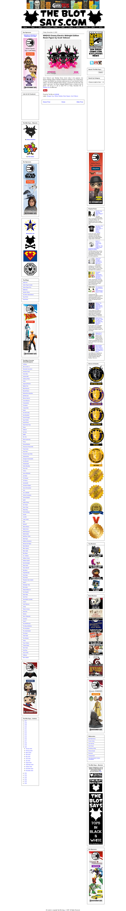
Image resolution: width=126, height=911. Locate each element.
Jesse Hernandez (27, 488)
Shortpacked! (91, 755)
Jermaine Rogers (27, 485)
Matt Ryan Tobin (26, 536)
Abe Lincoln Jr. (26, 366)
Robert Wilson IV (27, 589)
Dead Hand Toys (27, 424)
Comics (85, 27)
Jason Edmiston (26, 473)
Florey (24, 441)
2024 (25, 779)
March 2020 (28, 752)
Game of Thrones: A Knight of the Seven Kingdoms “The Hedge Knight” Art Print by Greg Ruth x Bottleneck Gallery (95, 245)
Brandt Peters (26, 391)
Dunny (56, 96)
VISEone (25, 655)
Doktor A (25, 429)
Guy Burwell (26, 461)
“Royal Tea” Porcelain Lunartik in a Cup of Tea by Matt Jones (98, 261)
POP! (63, 27)
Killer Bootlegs (26, 512)
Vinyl (32, 27)
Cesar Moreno (26, 400)
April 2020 (28, 754)
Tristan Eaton (26, 645)
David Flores (26, 422)
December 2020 (29, 770)
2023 (25, 777)
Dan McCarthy (26, 412)
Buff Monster (26, 395)
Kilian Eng (25, 509)
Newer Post (46, 102)
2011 (25, 729)
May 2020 (28, 756)
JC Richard (25, 478)
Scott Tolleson (74, 96)
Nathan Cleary (26, 558)
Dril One (25, 432)
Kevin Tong (25, 507)
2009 (25, 725)
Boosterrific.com (30, 233)
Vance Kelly (25, 652)
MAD (24, 521)
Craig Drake (26, 408)
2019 (25, 745)
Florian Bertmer (26, 444)
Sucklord (25, 618)
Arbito (24, 381)
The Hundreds (26, 628)
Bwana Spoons (26, 398)
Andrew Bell (26, 376)
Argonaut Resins (27, 383)
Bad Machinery (91, 738)
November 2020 (29, 768)
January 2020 (29, 748)
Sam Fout (25, 597)
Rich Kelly (25, 587)
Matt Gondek (26, 534)
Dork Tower (91, 746)
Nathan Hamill (26, 560)
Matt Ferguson (26, 531)
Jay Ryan (25, 475)
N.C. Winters (26, 555)
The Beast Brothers (27, 626)
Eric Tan (25, 437)
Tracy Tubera (26, 643)
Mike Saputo (26, 548)
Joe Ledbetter (26, 492)
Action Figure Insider (27, 285)
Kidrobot (61, 96)
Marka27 (25, 524)
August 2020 (29, 762)
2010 (25, 727)
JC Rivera (25, 480)
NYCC (100, 27)
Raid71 (24, 582)
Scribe (24, 606)
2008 (25, 723)
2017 (25, 741)
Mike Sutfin (25, 551)
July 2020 (28, 760)
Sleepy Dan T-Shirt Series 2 (98, 333)
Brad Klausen (26, 388)
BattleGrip (25, 289)
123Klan (25, 364)
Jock (24, 490)
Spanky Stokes (26, 292)
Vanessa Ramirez (31, 139)
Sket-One (25, 611)
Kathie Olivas (26, 502)
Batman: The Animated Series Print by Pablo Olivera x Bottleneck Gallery (99, 306)
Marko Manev (26, 526)
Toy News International (28, 294)
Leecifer (25, 517)
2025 (25, 781)
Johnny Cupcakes (27, 495)
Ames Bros (25, 374)
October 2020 (29, 766)
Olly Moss (25, 570)
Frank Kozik (25, 449)
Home (25, 27)
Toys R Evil (25, 297)
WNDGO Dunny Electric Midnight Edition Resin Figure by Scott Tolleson (61, 36)
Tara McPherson (27, 623)
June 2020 (28, 758)
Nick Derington (26, 563)
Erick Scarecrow (26, 439)
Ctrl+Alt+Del (91, 743)
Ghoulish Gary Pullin (27, 454)
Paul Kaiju (25, 575)
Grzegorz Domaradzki (28, 458)
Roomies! (90, 753)
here (100, 771)
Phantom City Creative (28, 580)
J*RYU (24, 471)
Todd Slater (25, 635)
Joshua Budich (26, 497)
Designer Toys (50, 96)
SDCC (93, 27)
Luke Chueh (26, 519)
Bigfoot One (25, 386)
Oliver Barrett (26, 567)
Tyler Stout (25, 647)
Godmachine (26, 456)
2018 (25, 743)
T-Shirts (70, 27)
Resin (40, 27)
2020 (25, 747)
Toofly (24, 640)
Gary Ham (25, 451)
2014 (25, 735)
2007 (25, 721)
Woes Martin (26, 657)
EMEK (24, 434)
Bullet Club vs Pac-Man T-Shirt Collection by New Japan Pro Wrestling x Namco (99, 321)
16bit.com (25, 282)
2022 (25, 775)
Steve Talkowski (26, 616)
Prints (78, 27)
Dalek (24, 410)
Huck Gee (25, 468)
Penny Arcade (91, 751)
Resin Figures (66, 96)
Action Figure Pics (27, 287)
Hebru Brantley (26, 466)
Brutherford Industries (28, 393)
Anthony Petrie (26, 378)
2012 (25, 731)
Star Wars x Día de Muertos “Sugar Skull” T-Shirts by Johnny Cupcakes (99, 229)
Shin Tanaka (31, 156)
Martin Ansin (26, 529)
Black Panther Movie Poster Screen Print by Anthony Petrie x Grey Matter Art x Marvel (99, 348)
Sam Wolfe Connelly (27, 599)
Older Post (80, 102)
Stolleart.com (46, 87)
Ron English (26, 592)
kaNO (24, 500)
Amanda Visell (26, 371)
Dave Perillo (26, 420)
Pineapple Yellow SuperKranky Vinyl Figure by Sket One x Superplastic (98, 275)
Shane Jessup (26, 609)
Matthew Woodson (27, 541)
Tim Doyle (25, 633)
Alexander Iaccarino (27, 369)
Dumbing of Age (92, 748)
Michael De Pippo (27, 543)
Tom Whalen (26, 638)
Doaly (24, 427)
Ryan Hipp (25, 594)
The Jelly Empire (27, 631)
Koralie (24, 514)
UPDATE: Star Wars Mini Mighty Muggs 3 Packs (99, 213)
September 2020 (29, 764)
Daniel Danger (26, 417)
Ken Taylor (25, 504)
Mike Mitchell (26, 546)
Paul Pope (25, 577)
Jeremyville (25, 483)
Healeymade (26, 463)
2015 (25, 737)
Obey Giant (25, 565)
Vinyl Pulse (25, 299)
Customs (48, 27)
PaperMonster (26, 572)
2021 (25, 773)
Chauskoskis (26, 403)
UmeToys (25, 650)
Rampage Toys (26, 584)
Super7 (24, 621)
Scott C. (24, 601)
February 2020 (29, 750)
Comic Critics (91, 741)
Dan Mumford (26, 415)
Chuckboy (25, 405)
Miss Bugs (25, 553)
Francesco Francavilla (28, 446)
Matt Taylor (25, 538)
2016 (25, 739)
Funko (55, 27)
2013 (25, 733)
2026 (25, 783)
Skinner (24, 614)
